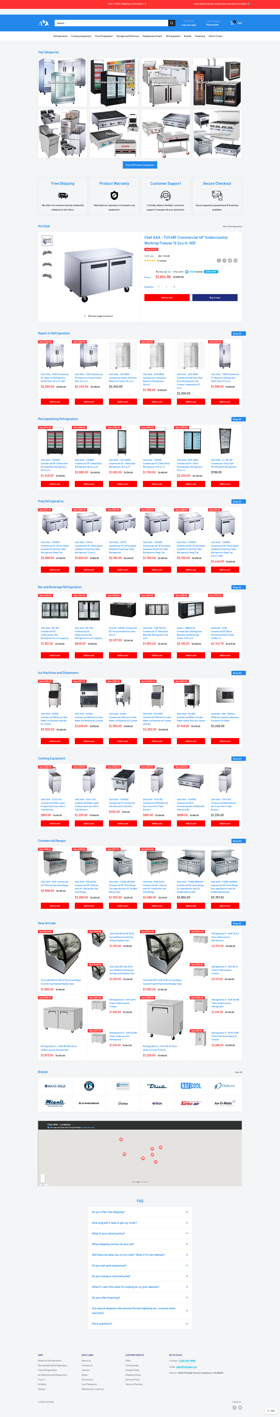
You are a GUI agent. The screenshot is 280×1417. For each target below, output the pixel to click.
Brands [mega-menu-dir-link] (187, 36)
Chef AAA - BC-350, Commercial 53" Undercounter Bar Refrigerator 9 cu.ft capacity (54, 633)
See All (239, 1072)
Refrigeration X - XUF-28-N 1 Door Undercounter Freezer (160, 1048)
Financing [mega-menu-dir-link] (200, 36)
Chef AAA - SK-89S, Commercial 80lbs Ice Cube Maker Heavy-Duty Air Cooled (191, 717)
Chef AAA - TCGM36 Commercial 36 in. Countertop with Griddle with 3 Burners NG (190, 804)
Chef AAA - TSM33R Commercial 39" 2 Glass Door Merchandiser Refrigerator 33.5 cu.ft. (54, 465)
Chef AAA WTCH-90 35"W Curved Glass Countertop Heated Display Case (122, 937)
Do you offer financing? (106, 1297)
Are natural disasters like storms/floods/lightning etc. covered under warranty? (134, 1311)
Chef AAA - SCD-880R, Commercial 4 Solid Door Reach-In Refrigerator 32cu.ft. (154, 379)
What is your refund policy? (108, 1233)
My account (212, 24)
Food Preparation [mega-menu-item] (104, 36)
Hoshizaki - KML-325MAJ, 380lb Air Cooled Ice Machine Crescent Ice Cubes (225, 717)
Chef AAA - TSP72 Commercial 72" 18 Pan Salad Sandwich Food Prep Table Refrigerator (122, 547)
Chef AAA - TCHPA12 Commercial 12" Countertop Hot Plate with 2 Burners (122, 803)
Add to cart (167, 297)
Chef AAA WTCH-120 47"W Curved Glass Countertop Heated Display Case (61, 982)
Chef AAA (149, 256)
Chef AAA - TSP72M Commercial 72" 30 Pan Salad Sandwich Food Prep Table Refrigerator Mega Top (55, 547)
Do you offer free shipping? (108, 1212)
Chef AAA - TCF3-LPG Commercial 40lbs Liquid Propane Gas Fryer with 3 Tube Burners (53, 804)
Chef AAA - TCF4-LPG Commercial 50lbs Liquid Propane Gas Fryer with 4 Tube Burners (87, 804)
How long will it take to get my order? (114, 1222)
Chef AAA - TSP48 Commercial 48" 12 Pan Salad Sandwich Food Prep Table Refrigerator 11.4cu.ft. (88, 547)
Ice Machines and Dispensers (52, 1374)
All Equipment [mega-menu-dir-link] (173, 36)
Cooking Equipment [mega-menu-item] (81, 36)
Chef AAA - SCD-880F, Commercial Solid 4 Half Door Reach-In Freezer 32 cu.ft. (123, 377)
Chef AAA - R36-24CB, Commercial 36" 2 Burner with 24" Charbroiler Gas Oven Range (86, 886)
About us (86, 1360)
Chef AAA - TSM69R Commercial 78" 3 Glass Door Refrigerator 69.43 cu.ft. (88, 463)
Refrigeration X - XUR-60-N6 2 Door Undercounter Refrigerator (59, 1048)
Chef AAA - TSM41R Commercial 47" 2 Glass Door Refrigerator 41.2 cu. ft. (156, 463)
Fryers (62, 133)
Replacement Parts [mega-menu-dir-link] (152, 36)
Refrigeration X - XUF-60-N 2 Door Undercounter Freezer (225, 970)
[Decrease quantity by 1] (159, 287)
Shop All (237, 333)
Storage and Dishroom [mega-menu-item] (127, 36)
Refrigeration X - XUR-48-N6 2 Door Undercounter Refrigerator (123, 1036)
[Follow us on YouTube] (240, 1408)
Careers (86, 1370)
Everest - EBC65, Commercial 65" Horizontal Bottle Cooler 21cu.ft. (123, 631)
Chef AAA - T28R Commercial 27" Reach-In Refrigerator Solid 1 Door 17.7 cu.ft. (225, 377)
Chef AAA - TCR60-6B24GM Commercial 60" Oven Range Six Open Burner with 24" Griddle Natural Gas (190, 886)
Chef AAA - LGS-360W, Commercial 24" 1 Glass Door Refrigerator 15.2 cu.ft (122, 463)
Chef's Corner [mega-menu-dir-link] (216, 36)
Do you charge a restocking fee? (111, 1276)
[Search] (171, 23)
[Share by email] (235, 260)
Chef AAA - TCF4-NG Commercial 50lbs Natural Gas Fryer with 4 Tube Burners (223, 804)
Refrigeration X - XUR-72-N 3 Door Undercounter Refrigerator (225, 937)
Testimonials (132, 1365)
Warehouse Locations (93, 1389)
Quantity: (149, 286)
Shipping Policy (133, 1374)
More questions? (102, 1323)
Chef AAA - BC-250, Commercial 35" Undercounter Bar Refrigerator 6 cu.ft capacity (88, 633)
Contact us (87, 1365)
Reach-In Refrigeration (62, 82)
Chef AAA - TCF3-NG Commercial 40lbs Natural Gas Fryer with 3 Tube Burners (155, 804)
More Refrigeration (233, 226)
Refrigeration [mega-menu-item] (61, 36)
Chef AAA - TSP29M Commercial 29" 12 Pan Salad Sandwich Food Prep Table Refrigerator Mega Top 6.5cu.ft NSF (224, 549)
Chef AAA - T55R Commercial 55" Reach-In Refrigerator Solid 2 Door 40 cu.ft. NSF (55, 377)
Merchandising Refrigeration (114, 82)
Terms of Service (134, 1384)
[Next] (242, 373)
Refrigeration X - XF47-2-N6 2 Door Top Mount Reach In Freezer (225, 1036)
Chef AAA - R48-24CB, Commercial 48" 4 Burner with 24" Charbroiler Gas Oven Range (155, 886)
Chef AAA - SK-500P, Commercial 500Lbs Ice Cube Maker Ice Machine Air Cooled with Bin (157, 718)
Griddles (165, 133)
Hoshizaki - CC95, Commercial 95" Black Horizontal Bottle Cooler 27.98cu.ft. (222, 633)
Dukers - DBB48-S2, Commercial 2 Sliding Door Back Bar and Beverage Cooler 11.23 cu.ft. (189, 633)
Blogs (85, 1374)
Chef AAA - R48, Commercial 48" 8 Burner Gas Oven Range (54, 883)
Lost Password (89, 1384)
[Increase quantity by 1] (174, 287)
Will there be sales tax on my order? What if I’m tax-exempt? (128, 1254)
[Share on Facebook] (219, 260)
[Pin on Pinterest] (224, 260)
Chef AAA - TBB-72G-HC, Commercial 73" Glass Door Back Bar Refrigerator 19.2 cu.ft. (155, 633)
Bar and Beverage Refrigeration (217, 82)
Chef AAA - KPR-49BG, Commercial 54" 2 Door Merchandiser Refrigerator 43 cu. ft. (190, 465)
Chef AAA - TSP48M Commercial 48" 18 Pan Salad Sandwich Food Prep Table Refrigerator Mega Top (156, 547)
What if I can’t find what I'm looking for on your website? (125, 1286)
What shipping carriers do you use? (113, 1244)
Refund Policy (132, 1379)
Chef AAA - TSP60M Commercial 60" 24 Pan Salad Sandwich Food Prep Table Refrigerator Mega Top (191, 547)
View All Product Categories (140, 164)
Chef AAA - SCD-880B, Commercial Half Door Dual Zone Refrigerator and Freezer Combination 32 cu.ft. (190, 381)
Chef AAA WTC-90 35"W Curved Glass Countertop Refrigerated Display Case (122, 970)
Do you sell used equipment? (109, 1265)
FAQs (128, 1360)
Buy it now (215, 297)
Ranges (42, 1389)
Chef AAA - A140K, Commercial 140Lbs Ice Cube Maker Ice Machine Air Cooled (123, 717)
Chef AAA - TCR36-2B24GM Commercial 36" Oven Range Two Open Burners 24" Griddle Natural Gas (123, 886)
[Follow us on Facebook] (234, 1408)
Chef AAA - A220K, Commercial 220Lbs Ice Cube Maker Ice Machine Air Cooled (89, 717)
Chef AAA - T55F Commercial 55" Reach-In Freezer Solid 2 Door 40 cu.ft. (89, 377)
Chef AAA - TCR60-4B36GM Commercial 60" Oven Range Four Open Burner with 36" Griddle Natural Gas (224, 886)
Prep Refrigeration (166, 82)
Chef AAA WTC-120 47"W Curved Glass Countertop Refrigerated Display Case (162, 982)
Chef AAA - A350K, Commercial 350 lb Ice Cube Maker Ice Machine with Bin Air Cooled (54, 718)
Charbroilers (114, 133)
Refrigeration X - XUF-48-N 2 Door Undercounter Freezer (122, 1003)
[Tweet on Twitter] (230, 260)
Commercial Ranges (217, 133)
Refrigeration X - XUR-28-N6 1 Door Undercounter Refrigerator (225, 1003)
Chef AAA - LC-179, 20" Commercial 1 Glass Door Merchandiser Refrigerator (224, 463)
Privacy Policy (132, 1370)
